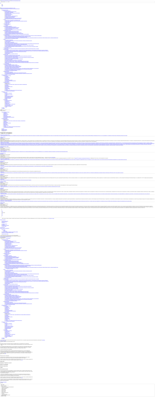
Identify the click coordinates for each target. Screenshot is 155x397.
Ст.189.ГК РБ (53, 157)
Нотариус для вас (51, 218)
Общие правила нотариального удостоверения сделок (12, 249)
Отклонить (4, 340)
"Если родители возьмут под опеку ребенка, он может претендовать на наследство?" (17, 291)
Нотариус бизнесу (6, 279)
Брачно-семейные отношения (8, 255)
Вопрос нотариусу (4, 305)
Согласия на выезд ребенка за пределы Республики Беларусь (13, 320)
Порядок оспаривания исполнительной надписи (12, 261)
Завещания (6, 315)
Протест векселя (7, 283)
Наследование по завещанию (9, 241)
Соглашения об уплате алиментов (9, 321)
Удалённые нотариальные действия (10, 304)
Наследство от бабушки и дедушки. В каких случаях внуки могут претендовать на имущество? (18, 286)
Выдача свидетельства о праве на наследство (11, 245)
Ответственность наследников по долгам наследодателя (13, 248)
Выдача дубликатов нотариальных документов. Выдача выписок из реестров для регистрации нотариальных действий (21, 276)
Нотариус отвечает (6, 312)
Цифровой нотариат (6, 301)
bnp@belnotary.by (2, 227)
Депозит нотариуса (7, 271)
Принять (1, 340)
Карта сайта (3, 229)
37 (2, 213)
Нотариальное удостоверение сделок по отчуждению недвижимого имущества (16, 250)
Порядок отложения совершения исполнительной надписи (13, 262)
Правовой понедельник (8, 330)
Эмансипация (7, 293)
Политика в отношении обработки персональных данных (10, 231)
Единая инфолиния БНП (5, 225)
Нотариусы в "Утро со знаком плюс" (10, 334)
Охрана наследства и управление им (10, 246)
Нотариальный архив (6, 264)
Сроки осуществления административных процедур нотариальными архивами (16, 266)
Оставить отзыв (4, 226)
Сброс (5, 395)
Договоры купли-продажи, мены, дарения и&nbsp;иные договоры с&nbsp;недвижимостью (17, 314)
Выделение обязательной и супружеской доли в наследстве (13, 247)
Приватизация (7, 309)
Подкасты (3, 222)
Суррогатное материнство (8, 258)
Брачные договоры (7, 313)
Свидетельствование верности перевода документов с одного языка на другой (16, 274)
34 (2, 211)
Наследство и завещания (7, 240)
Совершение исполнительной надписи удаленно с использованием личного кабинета (17, 263)
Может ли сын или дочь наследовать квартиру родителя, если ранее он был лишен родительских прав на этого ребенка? (22, 292)
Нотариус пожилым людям (7, 294)
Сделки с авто (7, 252)
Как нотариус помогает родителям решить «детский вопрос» (13, 290)
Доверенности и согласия (7, 253)
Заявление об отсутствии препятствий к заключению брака (13, 259)
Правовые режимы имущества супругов (10, 256)
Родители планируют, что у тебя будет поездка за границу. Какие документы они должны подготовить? (19, 287)
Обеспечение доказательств (9, 270)
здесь (5, 353)
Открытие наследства (8, 243)
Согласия (6, 319)
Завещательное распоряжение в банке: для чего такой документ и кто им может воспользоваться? (18, 299)
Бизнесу (6, 325)
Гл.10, (50, 157)
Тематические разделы (5, 221)
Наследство (6, 308)
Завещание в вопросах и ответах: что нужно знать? (12, 295)
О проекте (3, 224)
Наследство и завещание (8, 323)
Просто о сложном (7, 332)
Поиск (4, 230)
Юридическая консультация (9, 335)
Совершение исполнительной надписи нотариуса (12, 260)
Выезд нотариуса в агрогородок (9, 272)
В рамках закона (7, 331)
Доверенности (7, 254)
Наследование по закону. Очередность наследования (12, 242)
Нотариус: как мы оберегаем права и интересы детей (12, 285)
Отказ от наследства (8, 244)
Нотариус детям (6, 284)
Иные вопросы (7, 311)
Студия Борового (8, 238)
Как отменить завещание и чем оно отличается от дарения (13, 296)
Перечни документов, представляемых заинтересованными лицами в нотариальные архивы (18, 265)
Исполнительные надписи (8, 310)
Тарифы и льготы (6, 278)
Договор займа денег (8, 251)
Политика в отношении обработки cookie (7, 232)
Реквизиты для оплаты (10, 268)
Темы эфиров (5, 322)
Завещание (6, 306)
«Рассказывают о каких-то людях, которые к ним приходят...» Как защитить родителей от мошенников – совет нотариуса (22, 298)
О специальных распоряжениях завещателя (11, 300)
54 (2, 215)
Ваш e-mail (2, 384)
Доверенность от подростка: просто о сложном (11, 288)
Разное (4, 269)
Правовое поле (7, 333)
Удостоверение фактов (8, 277)
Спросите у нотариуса (8, 336)
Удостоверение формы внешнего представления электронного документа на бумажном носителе (18, 303)
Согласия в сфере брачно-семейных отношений (11, 257)
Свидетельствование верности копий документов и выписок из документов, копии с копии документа (19, 275)
